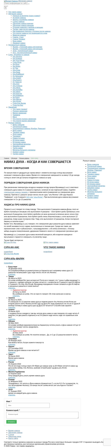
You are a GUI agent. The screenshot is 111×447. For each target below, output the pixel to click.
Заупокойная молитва (21, 144)
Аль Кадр (16, 72)
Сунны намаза (18, 21)
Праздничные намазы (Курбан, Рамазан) (29, 128)
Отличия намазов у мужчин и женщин (28, 27)
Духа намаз (17, 134)
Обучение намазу (15, 14)
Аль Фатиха (17, 56)
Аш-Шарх (16, 66)
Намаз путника (19, 138)
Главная (6, 158)
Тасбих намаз (18, 154)
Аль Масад (17, 99)
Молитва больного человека (24, 150)
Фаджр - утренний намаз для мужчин (27, 47)
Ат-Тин (15, 68)
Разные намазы (14, 123)
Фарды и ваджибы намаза (23, 20)
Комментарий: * (13, 410)
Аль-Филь (16, 88)
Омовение (12, 107)
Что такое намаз (14, 12)
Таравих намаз (19, 132)
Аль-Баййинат (18, 74)
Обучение (14, 158)
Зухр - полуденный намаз (23, 51)
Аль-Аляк (16, 70)
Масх (15, 117)
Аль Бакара (17, 58)
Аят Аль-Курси (18, 60)
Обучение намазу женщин (23, 25)
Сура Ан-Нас (18, 105)
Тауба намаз (18, 148)
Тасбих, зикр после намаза (23, 29)
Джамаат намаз (19, 43)
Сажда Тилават (19, 39)
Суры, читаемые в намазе (18, 55)
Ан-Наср (16, 97)
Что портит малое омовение (24, 121)
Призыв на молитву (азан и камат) (26, 16)
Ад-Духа (16, 64)
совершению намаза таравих (16, 192)
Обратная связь (14, 436)
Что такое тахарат (20, 109)
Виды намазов (18, 125)
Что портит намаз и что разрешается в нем (30, 33)
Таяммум (16, 115)
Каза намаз (17, 41)
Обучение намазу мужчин (23, 23)
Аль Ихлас (17, 101)
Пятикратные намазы (17, 45)
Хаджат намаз (18, 152)
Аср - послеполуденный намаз (25, 53)
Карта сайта (13, 438)
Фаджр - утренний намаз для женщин (28, 49)
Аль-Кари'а (17, 80)
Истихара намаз (19, 142)
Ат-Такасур (17, 82)
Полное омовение (20, 111)
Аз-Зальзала (18, 76)
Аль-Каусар (17, 93)
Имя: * (8, 401)
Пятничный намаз (20, 127)
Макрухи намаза (19, 35)
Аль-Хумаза (17, 86)
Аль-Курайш (17, 90)
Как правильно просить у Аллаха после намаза (32, 31)
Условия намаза (19, 18)
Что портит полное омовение (24, 119)
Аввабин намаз (19, 146)
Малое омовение (19, 113)
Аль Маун (16, 92)
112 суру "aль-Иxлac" (34, 197)
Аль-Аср (16, 84)
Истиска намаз (18, 140)
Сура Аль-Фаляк (19, 103)
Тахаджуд (16, 136)
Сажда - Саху (18, 37)
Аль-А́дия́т (17, 78)
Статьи (11, 434)
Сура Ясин (17, 62)
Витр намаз (17, 130)
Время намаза (14, 431)
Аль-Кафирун (18, 95)
